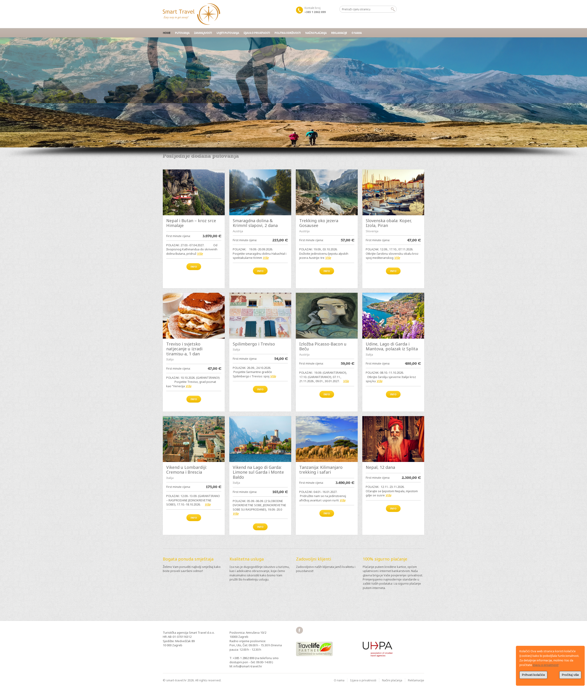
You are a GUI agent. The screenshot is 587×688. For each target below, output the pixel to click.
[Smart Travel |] (191, 14)
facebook (299, 630)
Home (166, 33)
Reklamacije (339, 33)
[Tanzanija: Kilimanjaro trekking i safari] (327, 439)
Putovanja (182, 33)
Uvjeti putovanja (227, 33)
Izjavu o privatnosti (546, 665)
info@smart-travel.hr (247, 666)
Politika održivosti (287, 33)
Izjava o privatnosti (257, 33)
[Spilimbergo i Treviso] (260, 316)
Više (200, 253)
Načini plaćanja (316, 33)
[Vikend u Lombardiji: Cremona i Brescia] (194, 439)
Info (194, 266)
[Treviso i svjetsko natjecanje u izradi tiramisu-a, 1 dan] (194, 316)
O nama (357, 33)
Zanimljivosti (203, 33)
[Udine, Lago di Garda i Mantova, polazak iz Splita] (393, 316)
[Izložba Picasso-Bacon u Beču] (327, 316)
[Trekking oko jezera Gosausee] (327, 192)
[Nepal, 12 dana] (393, 439)
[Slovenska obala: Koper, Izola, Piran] (393, 192)
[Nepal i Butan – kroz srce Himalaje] (194, 192)
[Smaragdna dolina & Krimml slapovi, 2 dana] (260, 192)
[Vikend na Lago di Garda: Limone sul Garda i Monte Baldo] (260, 439)
